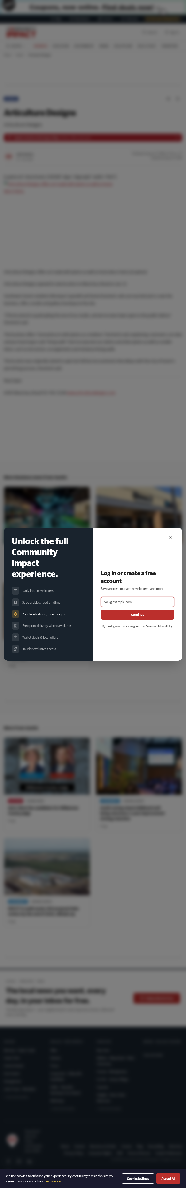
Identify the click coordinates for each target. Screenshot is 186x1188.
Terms (149, 626)
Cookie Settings (138, 1178)
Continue (137, 615)
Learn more (53, 1181)
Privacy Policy (165, 626)
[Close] (170, 537)
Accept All (168, 1178)
